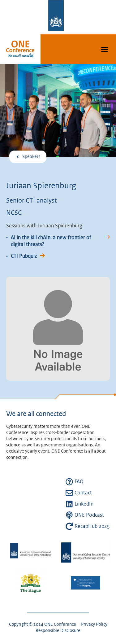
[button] (104, 49)
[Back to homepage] (20, 49)
